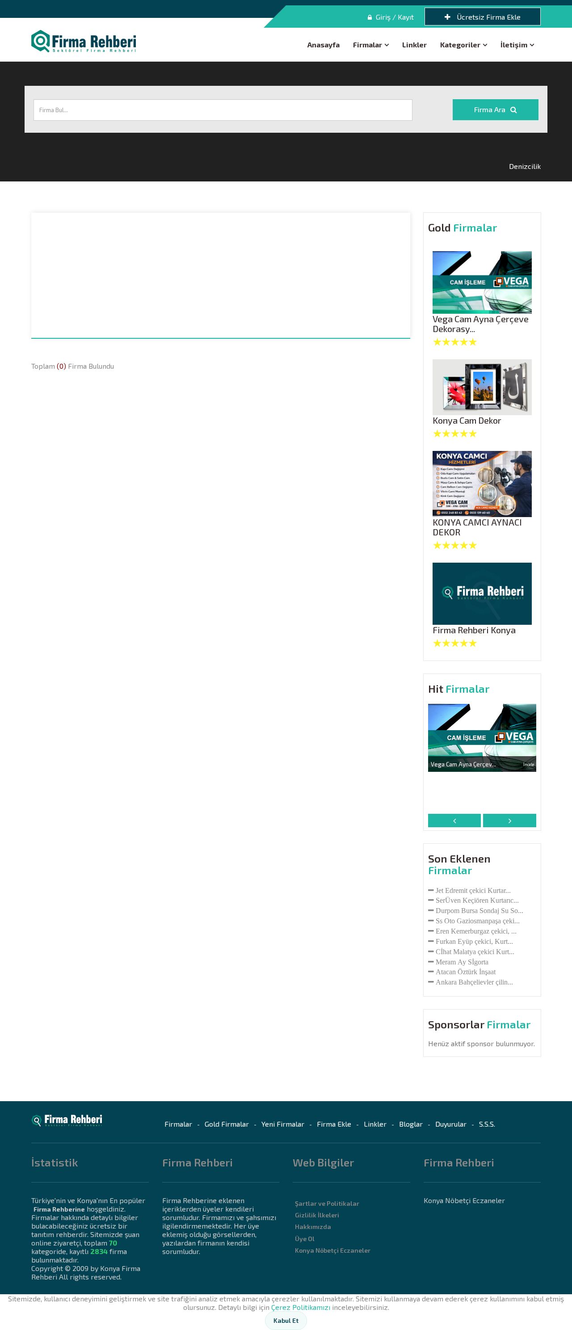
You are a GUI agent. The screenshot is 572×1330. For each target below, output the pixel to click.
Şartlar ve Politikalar (327, 1203)
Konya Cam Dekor (467, 420)
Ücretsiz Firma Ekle (488, 17)
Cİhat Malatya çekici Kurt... (475, 951)
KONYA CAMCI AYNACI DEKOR (477, 527)
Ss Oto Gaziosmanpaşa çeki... (478, 920)
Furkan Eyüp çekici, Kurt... (474, 941)
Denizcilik (525, 166)
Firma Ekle (334, 1124)
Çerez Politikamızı (300, 1307)
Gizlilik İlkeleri (317, 1215)
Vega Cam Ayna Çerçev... (463, 764)
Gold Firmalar (227, 1124)
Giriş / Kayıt (394, 17)
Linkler (414, 44)
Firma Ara (490, 109)
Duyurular (451, 1124)
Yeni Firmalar (282, 1124)
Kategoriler (460, 44)
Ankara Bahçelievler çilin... (474, 981)
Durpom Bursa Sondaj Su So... (479, 910)
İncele (528, 764)
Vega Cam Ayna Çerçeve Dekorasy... (481, 324)
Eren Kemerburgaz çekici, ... (476, 930)
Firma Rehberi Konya (474, 630)
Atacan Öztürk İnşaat (466, 971)
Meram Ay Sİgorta (462, 961)
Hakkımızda (313, 1226)
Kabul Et (286, 1320)
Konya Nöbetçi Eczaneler (332, 1250)
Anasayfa (323, 44)
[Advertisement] (220, 275)
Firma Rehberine (59, 1209)
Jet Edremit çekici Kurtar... (473, 890)
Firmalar (367, 44)
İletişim (513, 44)
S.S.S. (487, 1124)
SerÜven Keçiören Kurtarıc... (477, 900)
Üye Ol (305, 1238)
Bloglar (411, 1124)
